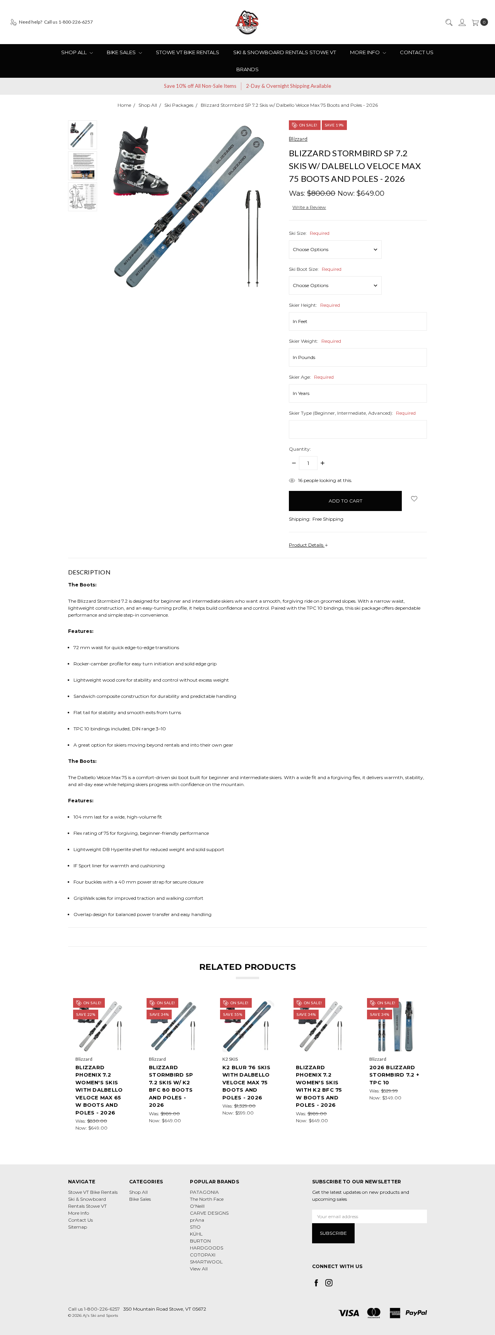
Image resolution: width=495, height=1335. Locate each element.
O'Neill (197, 1206)
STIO (195, 1227)
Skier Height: (314, 305)
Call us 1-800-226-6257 (94, 1309)
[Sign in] (462, 22)
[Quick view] (122, 1006)
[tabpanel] (101, 1066)
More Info (365, 52)
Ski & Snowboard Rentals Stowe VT (284, 52)
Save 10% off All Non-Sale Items (200, 86)
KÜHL (196, 1234)
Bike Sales (122, 52)
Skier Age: (311, 377)
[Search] (448, 22)
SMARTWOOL (206, 1262)
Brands (247, 69)
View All (199, 1269)
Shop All (74, 52)
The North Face (207, 1199)
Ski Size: (309, 233)
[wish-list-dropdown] (414, 499)
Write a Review (309, 207)
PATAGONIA (204, 1192)
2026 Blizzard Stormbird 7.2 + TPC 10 (394, 1074)
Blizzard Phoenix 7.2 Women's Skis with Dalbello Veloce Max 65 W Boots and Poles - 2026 (99, 1090)
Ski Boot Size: (315, 269)
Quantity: (300, 449)
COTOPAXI (202, 1255)
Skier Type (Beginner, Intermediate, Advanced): (352, 413)
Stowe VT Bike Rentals (187, 52)
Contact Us (417, 52)
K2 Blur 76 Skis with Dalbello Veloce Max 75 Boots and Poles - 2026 (246, 1082)
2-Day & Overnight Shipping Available (288, 86)
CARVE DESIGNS (209, 1213)
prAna (197, 1220)
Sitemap (77, 1227)
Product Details (306, 545)
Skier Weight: (315, 341)
